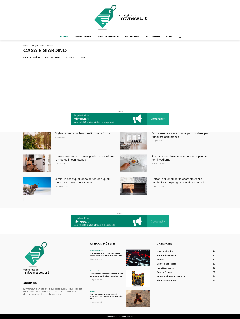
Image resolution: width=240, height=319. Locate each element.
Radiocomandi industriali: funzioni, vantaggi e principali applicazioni (107, 274)
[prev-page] (25, 199)
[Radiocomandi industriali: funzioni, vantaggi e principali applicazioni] (138, 278)
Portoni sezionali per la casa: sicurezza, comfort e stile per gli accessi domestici (178, 180)
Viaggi (82, 57)
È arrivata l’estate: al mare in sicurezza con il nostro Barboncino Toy (106, 296)
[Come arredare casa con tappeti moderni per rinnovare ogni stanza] (133, 140)
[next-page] (29, 199)
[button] (180, 36)
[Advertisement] (120, 85)
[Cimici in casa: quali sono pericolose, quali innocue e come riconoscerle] (37, 186)
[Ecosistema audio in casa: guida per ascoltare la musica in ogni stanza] (37, 163)
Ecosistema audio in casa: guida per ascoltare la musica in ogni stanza (84, 157)
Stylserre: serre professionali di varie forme (83, 133)
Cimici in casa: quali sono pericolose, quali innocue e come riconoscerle (82, 180)
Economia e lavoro (96, 250)
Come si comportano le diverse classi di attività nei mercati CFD (106, 254)
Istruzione (70, 57)
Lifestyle (34, 45)
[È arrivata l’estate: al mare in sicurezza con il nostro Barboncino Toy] (138, 298)
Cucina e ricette (52, 57)
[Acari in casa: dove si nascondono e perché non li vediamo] (133, 163)
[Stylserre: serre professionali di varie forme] (37, 140)
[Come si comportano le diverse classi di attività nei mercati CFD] (138, 258)
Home (25, 45)
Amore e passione (31, 57)
